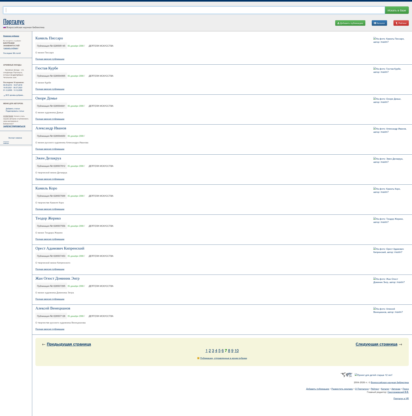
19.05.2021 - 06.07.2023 (12, 87)
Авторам (395, 388)
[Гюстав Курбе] (390, 69)
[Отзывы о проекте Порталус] (373, 374)
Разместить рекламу (342, 388)
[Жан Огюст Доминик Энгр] (390, 280)
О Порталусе (362, 388)
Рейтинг (402, 23)
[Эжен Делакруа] (390, 159)
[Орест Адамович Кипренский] (390, 249)
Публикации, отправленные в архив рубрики (223, 358)
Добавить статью (13, 108)
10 (236, 350)
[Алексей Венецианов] (390, 310)
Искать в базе (397, 10)
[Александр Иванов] (390, 129)
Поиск (406, 388)
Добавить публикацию (351, 23)
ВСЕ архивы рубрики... (15, 95)
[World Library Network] (346, 374)
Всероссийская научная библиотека (390, 382)
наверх (6, 143)
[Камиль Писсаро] (390, 39)
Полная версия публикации (49, 58)
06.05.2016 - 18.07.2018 (12, 85)
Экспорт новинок (15, 137)
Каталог (380, 23)
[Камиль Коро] (390, 190)
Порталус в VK (401, 398)
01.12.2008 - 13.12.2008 (12, 90)
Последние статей (12, 53)
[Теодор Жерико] (390, 220)
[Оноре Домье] (390, 99)
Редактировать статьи (15, 111)
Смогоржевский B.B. (398, 392)
